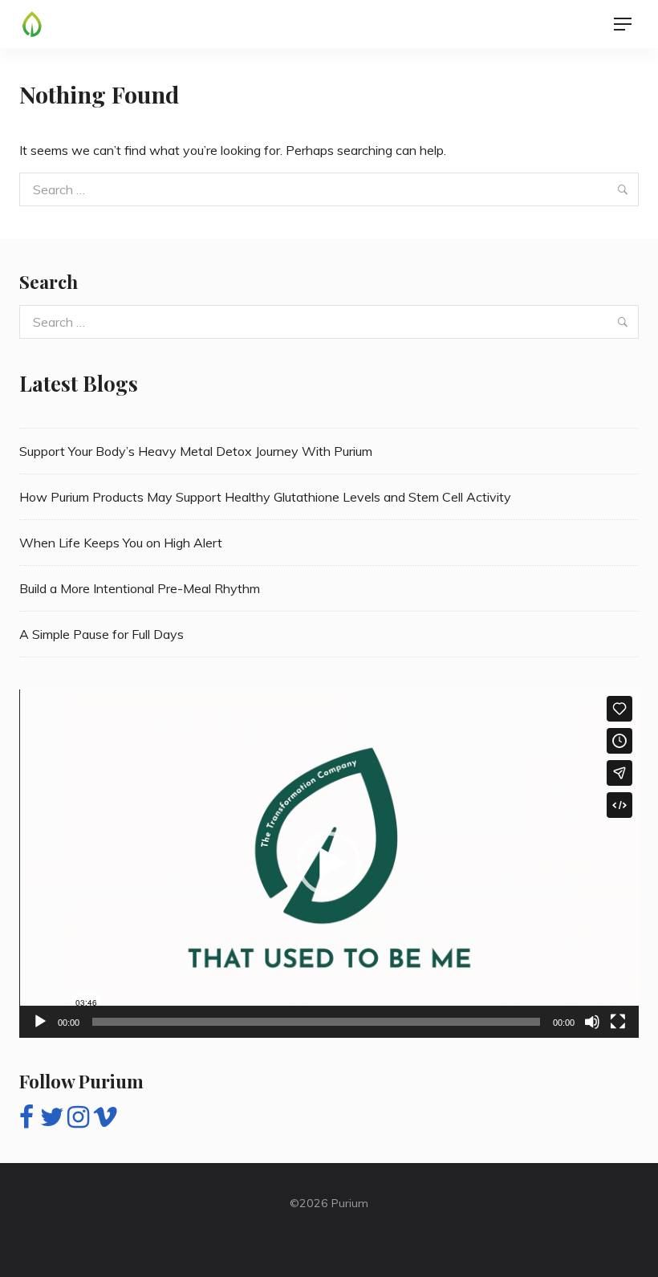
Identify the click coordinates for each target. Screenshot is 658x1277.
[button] (329, 864)
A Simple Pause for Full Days (101, 634)
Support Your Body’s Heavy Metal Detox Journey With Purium (195, 451)
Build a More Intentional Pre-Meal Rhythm (139, 588)
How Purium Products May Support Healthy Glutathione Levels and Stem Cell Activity (265, 497)
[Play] (40, 1022)
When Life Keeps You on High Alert (120, 543)
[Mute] (592, 1022)
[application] (329, 863)
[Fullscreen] (618, 1022)
